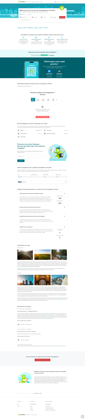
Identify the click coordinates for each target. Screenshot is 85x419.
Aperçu (24, 27)
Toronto (31, 393)
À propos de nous (33, 404)
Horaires (19, 27)
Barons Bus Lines (27, 268)
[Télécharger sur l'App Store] (49, 71)
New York (51, 318)
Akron (45, 269)
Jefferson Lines (20, 268)
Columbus (43, 318)
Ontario (27, 393)
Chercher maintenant (61, 345)
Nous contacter (48, 404)
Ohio (27, 261)
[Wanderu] (21, 2)
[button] (56, 1)
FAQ (35, 27)
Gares (46, 27)
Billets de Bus (19, 393)
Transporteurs (30, 27)
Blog (41, 1)
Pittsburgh (47, 318)
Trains (29, 1)
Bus (26, 1)
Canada (24, 393)
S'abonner (21, 160)
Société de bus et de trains (35, 1)
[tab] (23, 15)
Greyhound (20, 176)
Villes (41, 27)
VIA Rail (60, 299)
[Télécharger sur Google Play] (59, 71)
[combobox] (24, 17)
